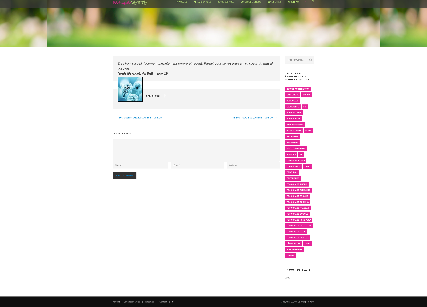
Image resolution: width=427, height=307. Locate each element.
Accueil (183, 2)
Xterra (290, 256)
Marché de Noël (295, 125)
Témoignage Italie (296, 232)
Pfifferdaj (292, 142)
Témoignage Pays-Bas (298, 238)
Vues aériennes (294, 250)
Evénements (293, 107)
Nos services (227, 2)
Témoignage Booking (298, 202)
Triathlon (292, 172)
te (301, 154)
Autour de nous (252, 2)
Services (291, 154)
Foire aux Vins (294, 113)
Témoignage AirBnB (297, 184)
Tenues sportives (296, 160)
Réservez (149, 301)
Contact (295, 2)
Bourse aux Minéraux (298, 89)
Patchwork (292, 136)
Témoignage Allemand (298, 190)
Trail (307, 166)
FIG (305, 107)
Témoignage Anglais (297, 196)
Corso (306, 95)
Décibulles (292, 101)
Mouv (308, 130)
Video (308, 244)
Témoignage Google (297, 214)
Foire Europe (293, 119)
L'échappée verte (132, 301)
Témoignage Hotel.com (299, 226)
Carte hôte (293, 95)
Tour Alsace (293, 166)
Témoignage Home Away (299, 220)
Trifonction (293, 178)
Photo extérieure (296, 148)
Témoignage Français (298, 208)
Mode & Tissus (294, 130)
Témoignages (203, 2)
